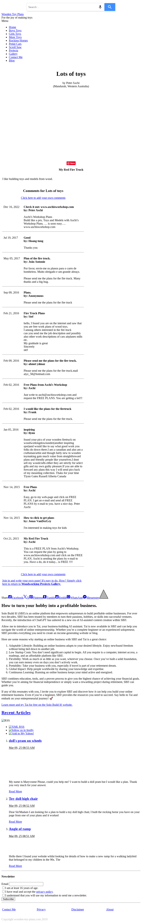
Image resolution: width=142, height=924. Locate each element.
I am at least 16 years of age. (21, 888)
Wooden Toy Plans (12, 14)
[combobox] (65, 7)
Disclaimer (77, 909)
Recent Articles (16, 712)
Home (12, 27)
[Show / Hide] (103, 597)
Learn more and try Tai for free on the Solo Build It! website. (36, 704)
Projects (13, 50)
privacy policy (44, 891)
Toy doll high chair (23, 799)
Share (4, 597)
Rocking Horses (18, 40)
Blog (12, 60)
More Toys (15, 37)
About (110, 909)
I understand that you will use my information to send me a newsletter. (46, 895)
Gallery (13, 53)
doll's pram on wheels (25, 741)
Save (72, 163)
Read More (15, 791)
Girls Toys (15, 33)
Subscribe (8, 899)
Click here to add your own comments (43, 197)
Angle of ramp (20, 829)
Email (4, 883)
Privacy (41, 909)
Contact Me (16, 57)
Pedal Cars (15, 43)
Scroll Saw (15, 47)
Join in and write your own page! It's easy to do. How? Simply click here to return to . (42, 582)
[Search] (109, 7)
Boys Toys (15, 30)
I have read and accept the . (29, 891)
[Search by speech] (100, 7)
